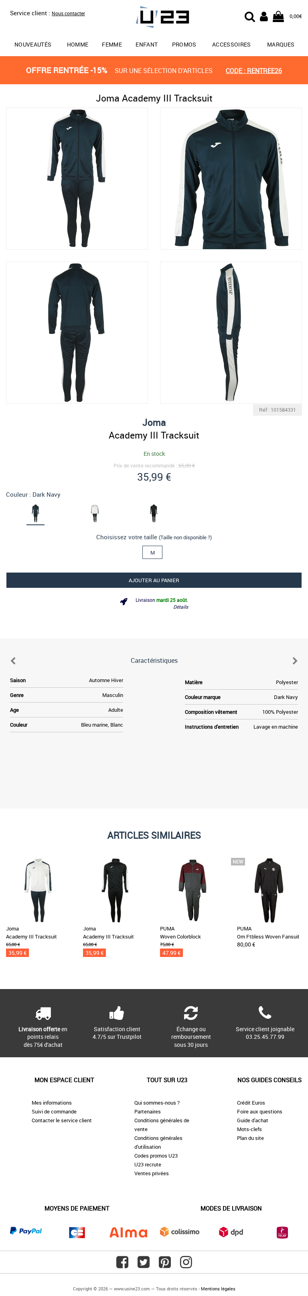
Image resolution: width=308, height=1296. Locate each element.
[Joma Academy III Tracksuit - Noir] (154, 512)
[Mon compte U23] (264, 15)
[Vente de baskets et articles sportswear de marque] (154, 18)
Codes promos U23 (156, 1155)
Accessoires (231, 44)
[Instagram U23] (186, 1265)
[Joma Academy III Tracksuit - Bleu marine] (35, 512)
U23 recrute (147, 1164)
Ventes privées (151, 1173)
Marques (280, 44)
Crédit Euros (251, 1102)
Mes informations (52, 1102)
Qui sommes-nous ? (157, 1102)
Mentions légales (218, 1289)
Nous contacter (68, 13)
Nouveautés (33, 44)
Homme (78, 44)
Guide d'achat (252, 1120)
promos (184, 44)
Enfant (147, 44)
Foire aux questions (259, 1111)
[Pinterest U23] (165, 1265)
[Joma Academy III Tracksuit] (77, 179)
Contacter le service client (62, 1120)
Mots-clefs (249, 1129)
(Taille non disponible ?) (185, 537)
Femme (112, 44)
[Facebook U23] (122, 1265)
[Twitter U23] (144, 1265)
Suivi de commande (54, 1111)
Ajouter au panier (154, 580)
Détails (180, 606)
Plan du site (250, 1138)
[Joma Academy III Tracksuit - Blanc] (95, 512)
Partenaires (147, 1111)
